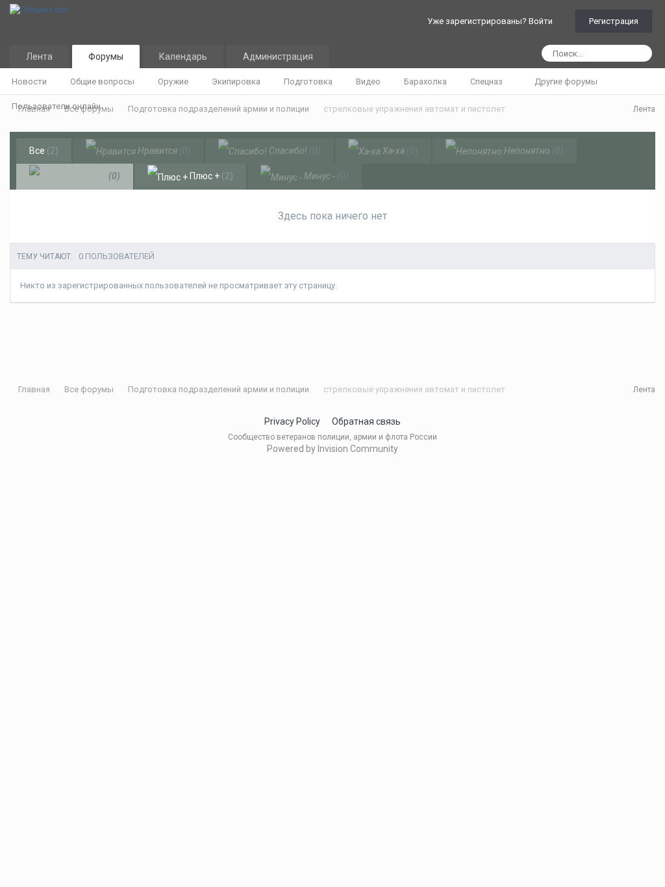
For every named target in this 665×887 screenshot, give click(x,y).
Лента (39, 56)
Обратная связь (366, 421)
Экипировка (236, 81)
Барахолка (425, 81)
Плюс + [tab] (210, 176)
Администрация (278, 56)
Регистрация (613, 21)
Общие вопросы (102, 81)
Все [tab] (43, 150)
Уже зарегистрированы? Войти (492, 21)
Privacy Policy (292, 421)
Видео (368, 81)
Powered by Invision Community (332, 448)
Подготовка (308, 81)
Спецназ (487, 81)
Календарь (183, 56)
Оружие (173, 81)
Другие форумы (566, 81)
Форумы (105, 56)
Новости (29, 81)
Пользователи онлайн (56, 106)
